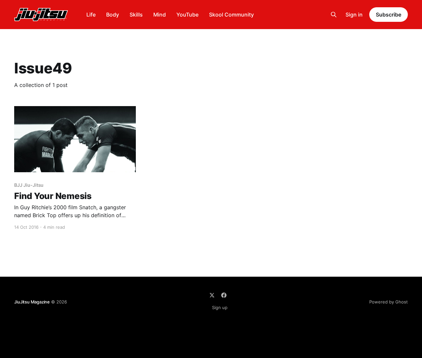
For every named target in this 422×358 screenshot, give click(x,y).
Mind (159, 14)
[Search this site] (333, 14)
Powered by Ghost (388, 301)
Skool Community (231, 14)
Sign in (354, 14)
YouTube (187, 14)
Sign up (219, 307)
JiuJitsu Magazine (32, 301)
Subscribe (388, 14)
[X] (212, 295)
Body (112, 14)
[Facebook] (223, 295)
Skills (136, 14)
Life (91, 14)
